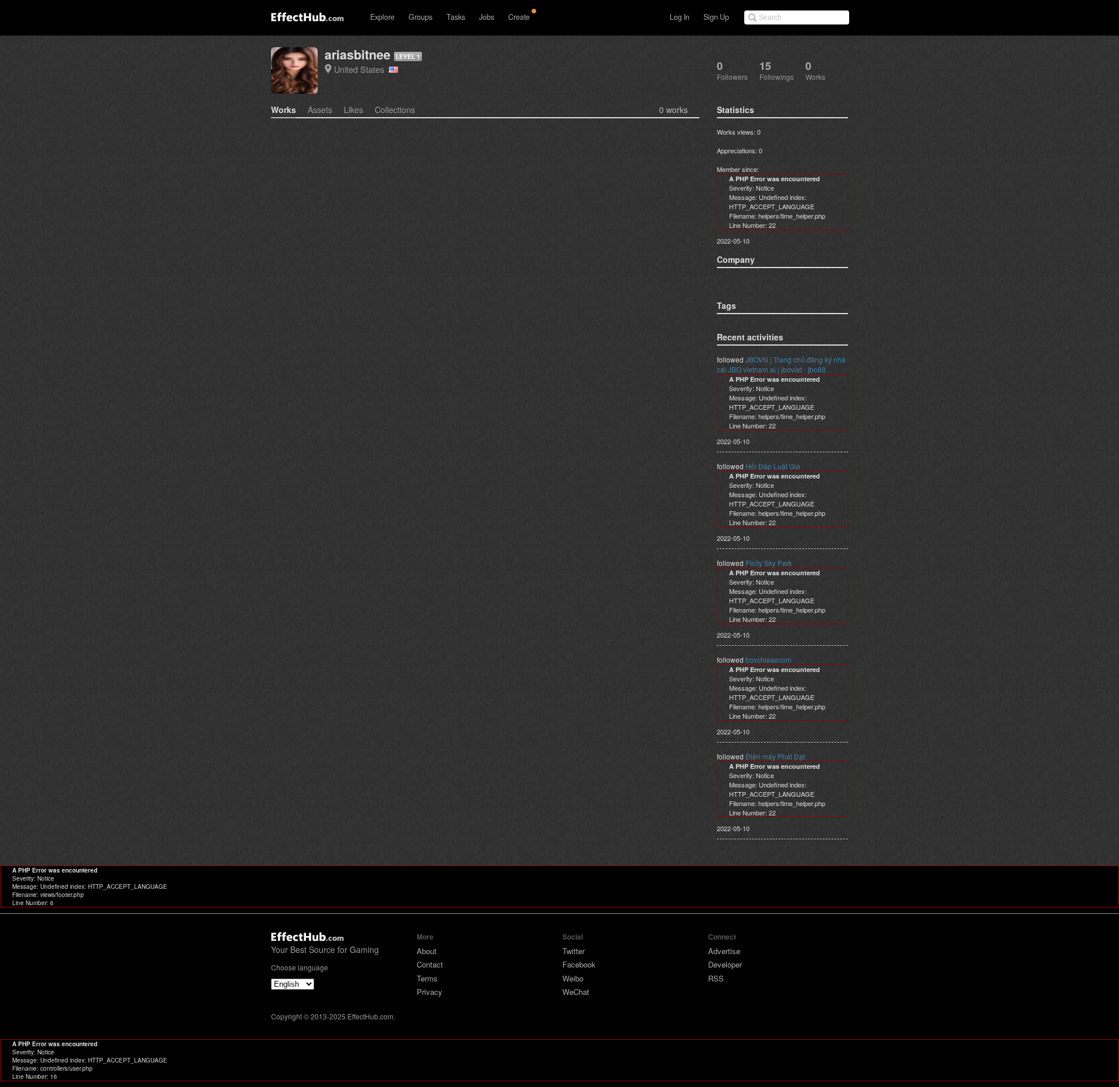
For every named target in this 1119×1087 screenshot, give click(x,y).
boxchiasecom (768, 659)
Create (519, 17)
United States (361, 69)
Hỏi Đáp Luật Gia (772, 466)
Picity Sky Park (768, 563)
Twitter (573, 950)
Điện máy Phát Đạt (775, 756)
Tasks (455, 17)
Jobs (486, 17)
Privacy (429, 991)
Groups (420, 17)
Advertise (724, 950)
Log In (679, 17)
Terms (427, 978)
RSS (716, 978)
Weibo (572, 978)
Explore (382, 17)
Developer (725, 964)
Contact (430, 964)
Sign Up (716, 17)
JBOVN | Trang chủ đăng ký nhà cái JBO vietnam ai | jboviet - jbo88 (781, 364)
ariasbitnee (357, 54)
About (427, 950)
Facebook (579, 964)
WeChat (575, 991)
